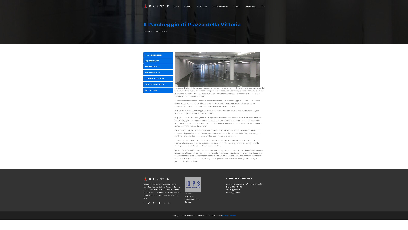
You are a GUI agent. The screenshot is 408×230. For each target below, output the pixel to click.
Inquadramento (152, 61)
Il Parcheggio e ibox (153, 55)
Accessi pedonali (152, 73)
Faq (263, 6)
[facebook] (144, 203)
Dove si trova (151, 90)
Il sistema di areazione (154, 78)
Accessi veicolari (152, 67)
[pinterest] (164, 203)
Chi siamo (188, 6)
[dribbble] (169, 203)
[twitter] (149, 203)
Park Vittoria (202, 6)
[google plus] (154, 203)
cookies (233, 215)
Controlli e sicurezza (154, 84)
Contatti (236, 6)
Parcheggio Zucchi (220, 6)
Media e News (250, 6)
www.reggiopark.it (233, 190)
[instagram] (159, 203)
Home (176, 6)
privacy (225, 215)
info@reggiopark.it (233, 192)
